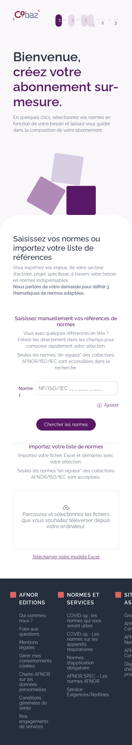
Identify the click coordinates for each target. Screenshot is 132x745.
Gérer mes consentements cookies (35, 660)
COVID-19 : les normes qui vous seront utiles (84, 620)
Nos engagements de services (33, 721)
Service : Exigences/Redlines (88, 692)
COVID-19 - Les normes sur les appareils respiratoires (83, 641)
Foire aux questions (29, 631)
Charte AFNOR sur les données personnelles (34, 682)
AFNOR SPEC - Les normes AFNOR (87, 679)
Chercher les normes (66, 424)
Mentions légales (28, 645)
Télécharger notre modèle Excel (66, 556)
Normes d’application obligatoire (80, 662)
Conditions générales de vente (33, 703)
